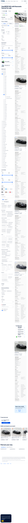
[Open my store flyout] (22, 1)
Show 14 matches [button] (6, 422)
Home (1, 463)
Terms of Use (2, 519)
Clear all (11, 17)
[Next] (25, 17)
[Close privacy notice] (10, 515)
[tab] (3, 447)
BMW (8, 463)
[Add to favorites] (25, 13)
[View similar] (24, 13)
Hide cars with (3, 305)
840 (10, 463)
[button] (2, 19)
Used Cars (4, 463)
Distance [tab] (4, 23)
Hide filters (4, 11)
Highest (9, 47)
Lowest (2, 47)
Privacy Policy (4, 518)
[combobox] (7, 306)
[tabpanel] (7, 26)
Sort (25, 11)
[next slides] (26, 435)
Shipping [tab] (10, 23)
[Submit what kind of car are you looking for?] (26, 3)
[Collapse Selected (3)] (13, 17)
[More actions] (25, 26)
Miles (2, 26)
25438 (8, 25)
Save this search (19, 411)
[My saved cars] (23, 1)
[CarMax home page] (3, 1)
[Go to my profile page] (25, 1)
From (2, 300)
